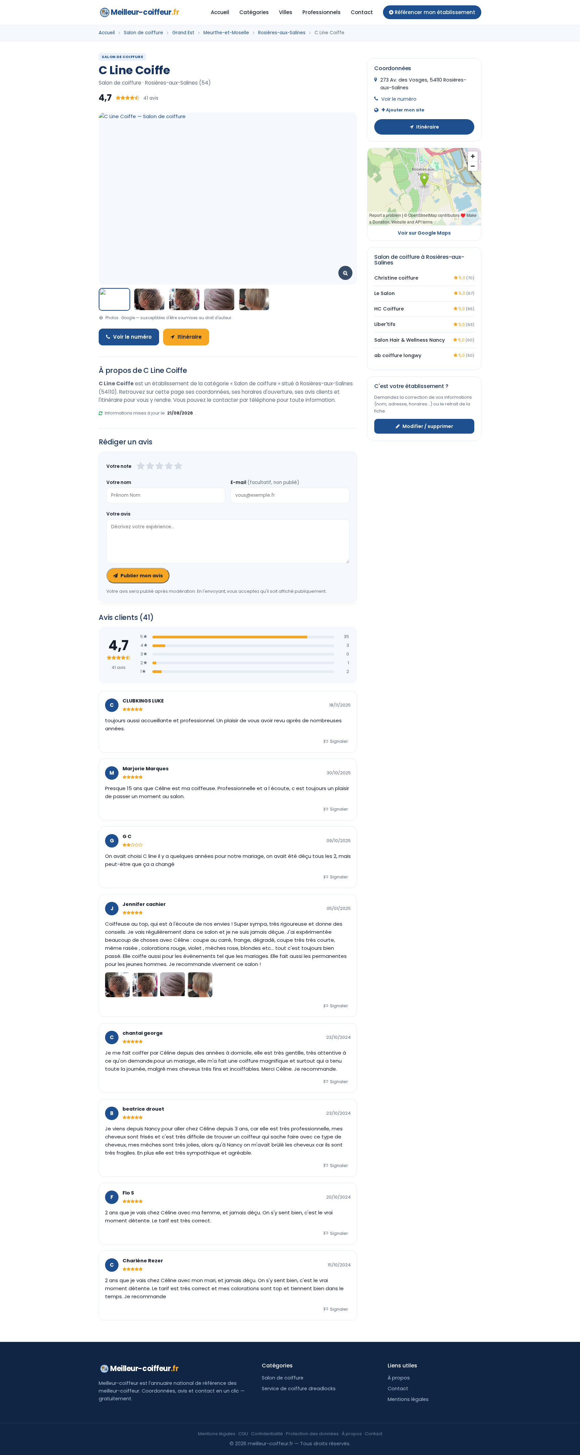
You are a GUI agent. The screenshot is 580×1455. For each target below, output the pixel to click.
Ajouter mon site (404, 110)
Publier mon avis (141, 575)
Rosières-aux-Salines (281, 33)
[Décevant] (141, 466)
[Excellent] (178, 466)
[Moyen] (150, 466)
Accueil (220, 12)
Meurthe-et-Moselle (226, 33)
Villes (285, 12)
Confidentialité (267, 1433)
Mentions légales (408, 1399)
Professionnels (321, 12)
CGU (243, 1433)
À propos (399, 1377)
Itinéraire (190, 336)
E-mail (265, 482)
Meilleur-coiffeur (145, 12)
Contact (362, 12)
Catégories (254, 12)
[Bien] (159, 466)
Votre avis (118, 514)
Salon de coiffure (143, 33)
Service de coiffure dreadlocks (299, 1388)
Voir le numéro (132, 336)
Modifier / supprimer (427, 426)
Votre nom (118, 482)
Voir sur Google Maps (424, 233)
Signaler (339, 741)
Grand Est (183, 33)
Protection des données (312, 1433)
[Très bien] (169, 466)
